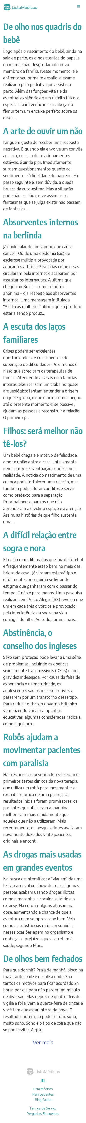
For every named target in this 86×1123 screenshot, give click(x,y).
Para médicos (43, 1089)
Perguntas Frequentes (43, 1114)
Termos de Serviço (43, 1108)
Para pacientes (43, 1094)
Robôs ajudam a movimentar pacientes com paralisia (42, 749)
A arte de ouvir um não (42, 130)
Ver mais (43, 1042)
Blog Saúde (43, 1100)
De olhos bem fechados (42, 958)
